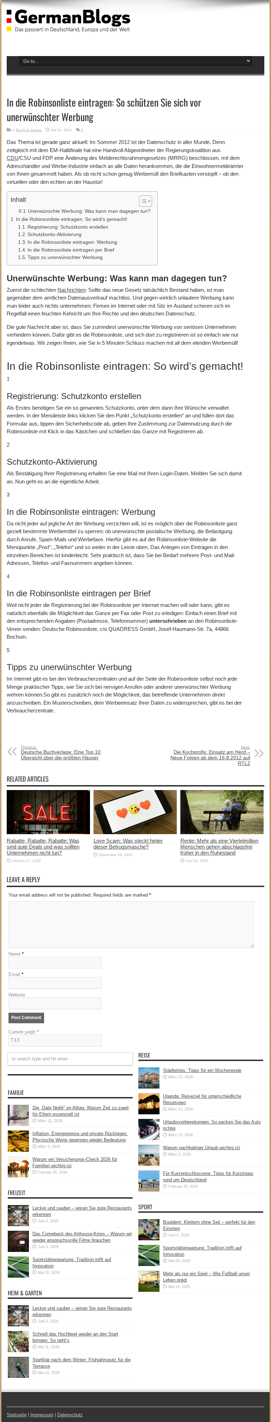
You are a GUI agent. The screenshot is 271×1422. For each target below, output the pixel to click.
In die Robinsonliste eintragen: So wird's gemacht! (71, 219)
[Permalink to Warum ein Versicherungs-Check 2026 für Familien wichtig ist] (18, 1176)
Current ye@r (23, 1032)
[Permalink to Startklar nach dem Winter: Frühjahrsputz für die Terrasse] (18, 1376)
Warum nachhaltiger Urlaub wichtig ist (201, 1147)
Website (16, 995)
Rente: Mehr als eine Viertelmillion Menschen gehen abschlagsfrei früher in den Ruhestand (219, 847)
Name (14, 954)
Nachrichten (71, 290)
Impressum (41, 1414)
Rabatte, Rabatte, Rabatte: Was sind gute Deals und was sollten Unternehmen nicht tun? (43, 847)
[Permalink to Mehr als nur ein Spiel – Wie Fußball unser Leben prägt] (148, 1290)
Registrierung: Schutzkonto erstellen (68, 227)
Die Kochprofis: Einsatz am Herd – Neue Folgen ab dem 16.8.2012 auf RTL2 (210, 755)
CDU (12, 158)
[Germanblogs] (68, 26)
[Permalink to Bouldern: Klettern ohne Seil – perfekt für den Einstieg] (148, 1238)
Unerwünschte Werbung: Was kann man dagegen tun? (89, 211)
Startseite (16, 1414)
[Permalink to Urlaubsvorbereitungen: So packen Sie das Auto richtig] (148, 1138)
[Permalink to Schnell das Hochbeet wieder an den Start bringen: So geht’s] (18, 1350)
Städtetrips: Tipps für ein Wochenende (202, 1070)
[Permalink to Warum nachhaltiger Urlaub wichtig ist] (148, 1164)
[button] (142, 201)
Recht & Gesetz (29, 130)
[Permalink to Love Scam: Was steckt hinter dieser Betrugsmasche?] (135, 832)
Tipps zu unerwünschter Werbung (65, 257)
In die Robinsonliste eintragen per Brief (71, 250)
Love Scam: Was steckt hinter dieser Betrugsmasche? (128, 844)
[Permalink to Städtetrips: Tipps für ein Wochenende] (148, 1087)
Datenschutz (70, 1414)
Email (14, 974)
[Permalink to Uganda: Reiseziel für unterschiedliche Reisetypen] (148, 1112)
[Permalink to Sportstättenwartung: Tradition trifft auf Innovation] (18, 1276)
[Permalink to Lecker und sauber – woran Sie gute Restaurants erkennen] (18, 1224)
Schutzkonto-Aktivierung (55, 234)
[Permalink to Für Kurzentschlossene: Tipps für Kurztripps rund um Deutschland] (148, 1190)
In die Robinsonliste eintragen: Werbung (72, 242)
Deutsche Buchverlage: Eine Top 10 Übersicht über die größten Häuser (61, 752)
